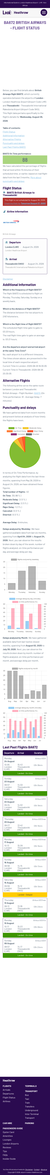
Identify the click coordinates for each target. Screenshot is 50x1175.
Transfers (29, 1106)
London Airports (11, 1143)
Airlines (6, 1101)
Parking (29, 1123)
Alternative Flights (12, 139)
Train (27, 1102)
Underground (31, 1110)
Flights (7, 1086)
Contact (37, 1169)
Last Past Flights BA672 (14, 147)
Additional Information (14, 135)
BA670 (37, 393)
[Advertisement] (25, 60)
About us (44, 1169)
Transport (31, 1091)
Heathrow (21, 12)
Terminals (31, 1086)
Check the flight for (25, 203)
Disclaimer (29, 1169)
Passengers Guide (13, 1128)
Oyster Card (8, 1132)
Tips (5, 1151)
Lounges (7, 1139)
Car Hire (7, 1123)
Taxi (27, 1098)
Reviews (7, 1147)
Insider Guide (9, 1158)
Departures (8, 1093)
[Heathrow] (7, 12)
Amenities (8, 1135)
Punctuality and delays (13, 143)
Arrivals (6, 1089)
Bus (27, 1095)
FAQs (5, 1155)
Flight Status (9, 131)
